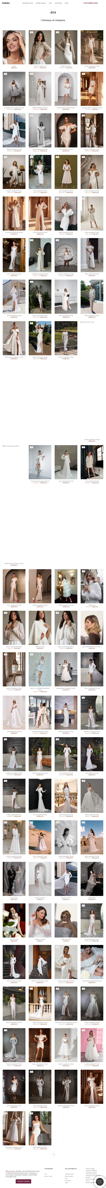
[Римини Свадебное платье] (40, 1045)
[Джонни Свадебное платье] (66, 255)
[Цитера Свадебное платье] (40, 586)
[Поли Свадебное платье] (40, 214)
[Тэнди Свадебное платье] (66, 462)
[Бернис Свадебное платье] (66, 837)
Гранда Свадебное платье (91, 1022)
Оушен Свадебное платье (66, 731)
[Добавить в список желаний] (66, 603)
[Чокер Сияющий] (66, 920)
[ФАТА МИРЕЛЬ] (92, 879)
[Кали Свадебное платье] (40, 1087)
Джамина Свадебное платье (14, 773)
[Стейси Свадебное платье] (92, 379)
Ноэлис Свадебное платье (66, 357)
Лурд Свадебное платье (66, 149)
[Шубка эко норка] (66, 47)
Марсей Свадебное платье (40, 773)
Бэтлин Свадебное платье (92, 66)
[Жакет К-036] (92, 586)
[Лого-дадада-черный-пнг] (6, 3)
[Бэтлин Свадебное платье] (92, 47)
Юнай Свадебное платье (92, 939)
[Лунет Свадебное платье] (66, 796)
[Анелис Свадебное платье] (66, 1045)
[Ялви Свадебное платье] (40, 1128)
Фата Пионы (14, 898)
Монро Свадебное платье (91, 149)
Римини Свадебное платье (40, 1064)
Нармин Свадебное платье (14, 191)
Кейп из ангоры (40, 647)
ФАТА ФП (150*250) (40, 898)
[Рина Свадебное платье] (40, 796)
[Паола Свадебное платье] (92, 172)
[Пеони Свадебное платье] (66, 1170)
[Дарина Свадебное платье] (66, 1128)
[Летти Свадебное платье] (66, 297)
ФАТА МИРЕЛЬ (92, 898)
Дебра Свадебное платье (92, 856)
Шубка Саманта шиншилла (66, 647)
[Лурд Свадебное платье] (66, 130)
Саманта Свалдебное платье (66, 981)
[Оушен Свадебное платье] (66, 713)
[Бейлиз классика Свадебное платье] (66, 1004)
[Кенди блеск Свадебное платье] (66, 89)
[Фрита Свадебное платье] (14, 962)
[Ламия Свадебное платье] (14, 713)
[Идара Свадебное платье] (14, 297)
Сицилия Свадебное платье (40, 731)
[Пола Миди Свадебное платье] (14, 214)
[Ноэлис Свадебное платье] (66, 338)
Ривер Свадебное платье (66, 232)
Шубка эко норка (66, 66)
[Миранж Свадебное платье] (14, 1004)
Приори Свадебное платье (14, 1064)
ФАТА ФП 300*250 (66, 898)
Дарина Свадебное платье (66, 1147)
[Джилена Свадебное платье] (92, 713)
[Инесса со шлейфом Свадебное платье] (40, 669)
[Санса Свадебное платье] (14, 255)
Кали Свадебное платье (40, 1106)
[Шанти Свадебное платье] (92, 1087)
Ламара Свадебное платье (14, 149)
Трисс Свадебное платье (14, 605)
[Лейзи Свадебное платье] (92, 297)
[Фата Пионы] (14, 879)
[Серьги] (14, 47)
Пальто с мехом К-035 (40, 66)
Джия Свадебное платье (92, 1064)
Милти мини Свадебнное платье (91, 981)
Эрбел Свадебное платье (14, 815)
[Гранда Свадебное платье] (92, 1004)
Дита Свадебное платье (40, 856)
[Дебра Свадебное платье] (92, 837)
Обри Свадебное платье (40, 191)
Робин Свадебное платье (92, 232)
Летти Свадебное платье (66, 315)
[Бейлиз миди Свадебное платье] (14, 503)
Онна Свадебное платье (66, 191)
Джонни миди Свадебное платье (14, 108)
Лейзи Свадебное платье (92, 315)
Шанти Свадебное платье (92, 1106)
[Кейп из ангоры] (40, 628)
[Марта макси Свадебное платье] (14, 338)
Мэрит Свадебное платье (40, 357)
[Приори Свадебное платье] (14, 1045)
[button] (33, 3)
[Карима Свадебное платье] (40, 89)
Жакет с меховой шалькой (14, 647)
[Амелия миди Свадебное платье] (66, 669)
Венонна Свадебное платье (66, 1106)
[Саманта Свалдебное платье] (66, 962)
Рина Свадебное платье (40, 815)
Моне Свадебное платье (14, 1106)
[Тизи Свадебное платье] (92, 754)
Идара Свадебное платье (14, 315)
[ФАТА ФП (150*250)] (40, 879)
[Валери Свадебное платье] (66, 586)
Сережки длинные (40, 939)
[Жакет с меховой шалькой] (14, 628)
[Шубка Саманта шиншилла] (66, 628)
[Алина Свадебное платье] (40, 1004)
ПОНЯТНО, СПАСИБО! (23, 1181)
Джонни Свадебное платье (66, 274)
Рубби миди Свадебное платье (14, 1147)
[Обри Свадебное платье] (40, 172)
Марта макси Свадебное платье (14, 357)
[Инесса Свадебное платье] (40, 297)
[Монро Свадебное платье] (92, 130)
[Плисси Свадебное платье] (92, 669)
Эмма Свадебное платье (92, 274)
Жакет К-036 (92, 605)
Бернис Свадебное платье (66, 856)
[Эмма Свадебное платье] (92, 255)
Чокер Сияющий (66, 939)
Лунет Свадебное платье (66, 815)
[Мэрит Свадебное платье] (40, 338)
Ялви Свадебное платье (40, 1147)
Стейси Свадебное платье (92, 439)
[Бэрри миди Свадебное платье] (92, 1128)
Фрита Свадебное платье (14, 981)
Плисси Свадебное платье (92, 688)
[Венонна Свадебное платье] (66, 1087)
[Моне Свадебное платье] (14, 1087)
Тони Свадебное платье (92, 481)
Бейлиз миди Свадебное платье (14, 563)
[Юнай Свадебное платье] (92, 920)
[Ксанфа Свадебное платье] (14, 837)
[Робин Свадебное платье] (92, 214)
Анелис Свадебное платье (66, 1064)
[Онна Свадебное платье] (66, 172)
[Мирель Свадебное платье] (14, 669)
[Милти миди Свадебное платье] (40, 462)
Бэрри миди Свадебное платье (92, 1147)
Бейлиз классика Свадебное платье (66, 1022)
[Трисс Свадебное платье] (14, 586)
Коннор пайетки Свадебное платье (92, 108)
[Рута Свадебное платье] (66, 754)
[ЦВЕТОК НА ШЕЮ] (14, 920)
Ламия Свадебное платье (14, 731)
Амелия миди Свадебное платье (65, 688)
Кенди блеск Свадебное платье (66, 108)
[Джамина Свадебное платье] (14, 754)
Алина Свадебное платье (40, 1022)
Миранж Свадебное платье (14, 1022)
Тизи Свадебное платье (92, 773)
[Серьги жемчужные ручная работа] (92, 628)
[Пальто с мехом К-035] (40, 47)
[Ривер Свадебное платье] (66, 214)
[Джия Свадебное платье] (92, 1045)
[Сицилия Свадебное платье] (40, 713)
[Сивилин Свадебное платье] (40, 255)
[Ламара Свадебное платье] (14, 130)
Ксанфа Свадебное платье (14, 856)
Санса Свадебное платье (14, 274)
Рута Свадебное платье (66, 773)
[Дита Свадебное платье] (40, 837)
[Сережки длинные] (40, 920)
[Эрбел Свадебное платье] (14, 796)
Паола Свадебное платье (92, 191)
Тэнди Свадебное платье (66, 481)
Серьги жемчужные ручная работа (92, 647)
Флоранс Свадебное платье (40, 981)
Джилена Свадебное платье (92, 731)
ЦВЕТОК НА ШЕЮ (14, 939)
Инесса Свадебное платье (40, 315)
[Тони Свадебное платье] (92, 462)
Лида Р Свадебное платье (40, 149)
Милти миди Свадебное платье (40, 481)
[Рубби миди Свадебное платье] (14, 1128)
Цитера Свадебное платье (40, 605)
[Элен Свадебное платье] (92, 796)
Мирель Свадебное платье (14, 688)
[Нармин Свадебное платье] (14, 172)
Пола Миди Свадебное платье (14, 232)
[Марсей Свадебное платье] (40, 754)
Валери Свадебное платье (65, 605)
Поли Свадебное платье (40, 232)
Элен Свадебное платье (92, 815)
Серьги (14, 66)
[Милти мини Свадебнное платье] (92, 962)
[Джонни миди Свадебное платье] (14, 89)
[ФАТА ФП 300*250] (66, 879)
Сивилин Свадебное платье (40, 274)
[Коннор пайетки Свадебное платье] (92, 89)
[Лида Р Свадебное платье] (40, 130)
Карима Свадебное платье (40, 108)
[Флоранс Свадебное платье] (40, 962)
